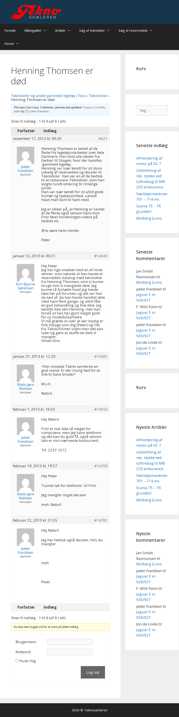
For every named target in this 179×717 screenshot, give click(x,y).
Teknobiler (98, 95)
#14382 (101, 356)
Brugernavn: (26, 642)
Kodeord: (23, 652)
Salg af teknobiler (92, 30)
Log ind (92, 672)
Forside (10, 30)
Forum (9, 43)
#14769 (101, 466)
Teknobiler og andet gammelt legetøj (43, 95)
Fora (82, 95)
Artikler (60, 30)
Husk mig (27, 661)
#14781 (101, 520)
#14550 (101, 409)
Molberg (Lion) (149, 218)
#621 (103, 139)
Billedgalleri (32, 30)
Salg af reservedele (133, 30)
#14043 (101, 256)
